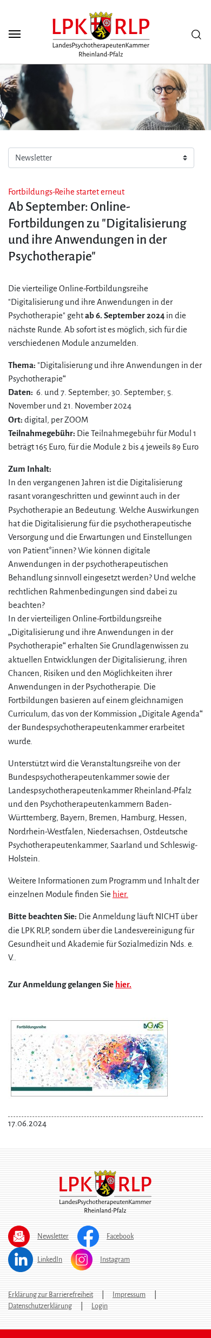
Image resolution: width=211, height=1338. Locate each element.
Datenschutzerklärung (40, 1306)
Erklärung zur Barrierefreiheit (50, 1295)
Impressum (129, 1295)
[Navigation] (15, 34)
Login (99, 1306)
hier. (120, 894)
